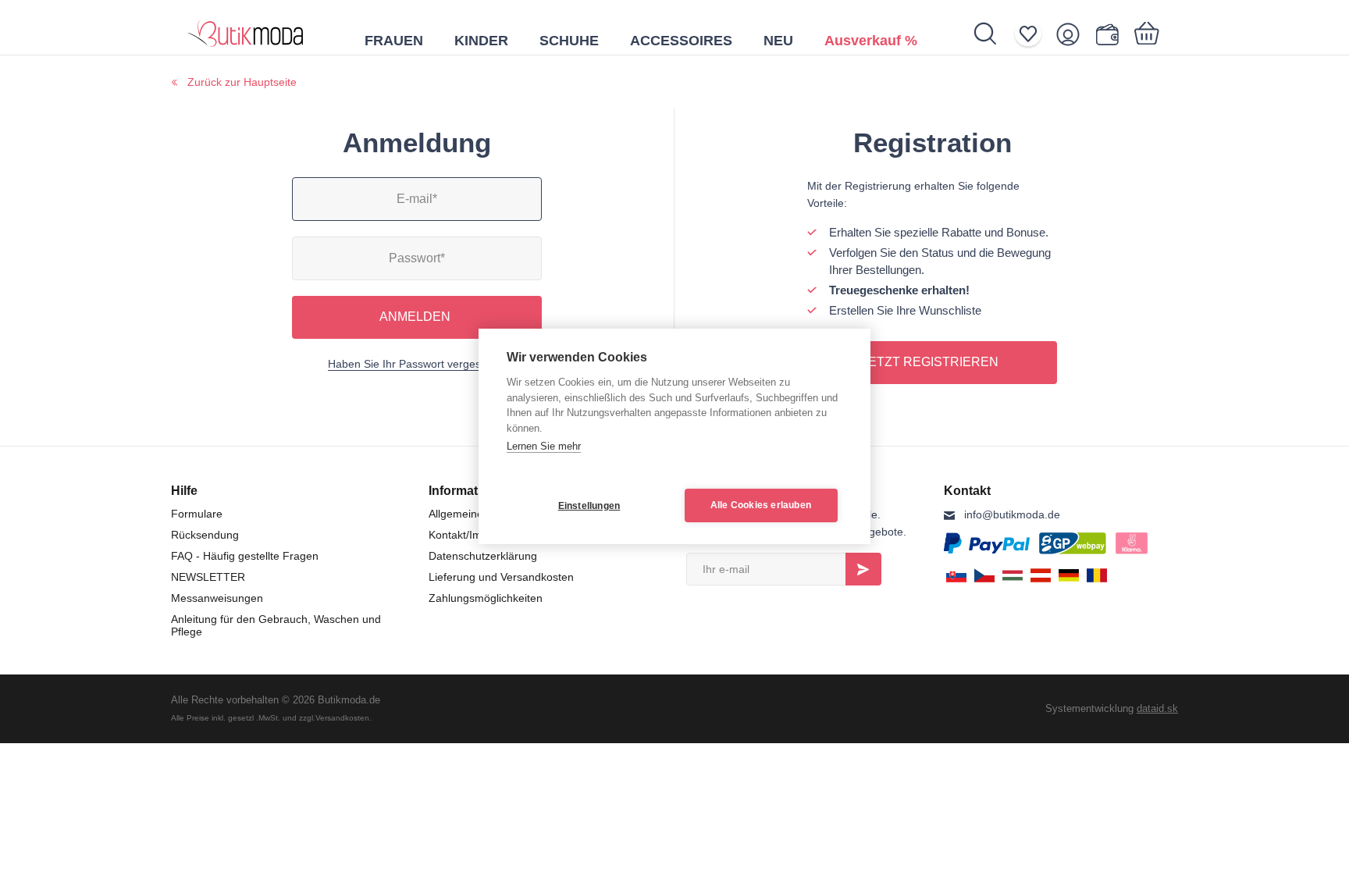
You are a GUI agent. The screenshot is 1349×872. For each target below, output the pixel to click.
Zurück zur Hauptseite (242, 82)
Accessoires (681, 40)
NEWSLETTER (208, 577)
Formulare (196, 513)
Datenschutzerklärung (483, 556)
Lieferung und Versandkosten (501, 577)
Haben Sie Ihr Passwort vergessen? (416, 364)
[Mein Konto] (1073, 34)
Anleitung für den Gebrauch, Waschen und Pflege (276, 625)
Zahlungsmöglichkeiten (486, 598)
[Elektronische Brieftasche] (1110, 34)
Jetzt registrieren (930, 361)
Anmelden (414, 316)
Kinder (481, 40)
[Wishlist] (1033, 34)
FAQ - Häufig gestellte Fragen (245, 556)
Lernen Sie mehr (544, 446)
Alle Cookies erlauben (760, 505)
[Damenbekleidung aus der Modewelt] (245, 27)
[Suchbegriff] (993, 33)
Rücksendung (205, 535)
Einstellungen (589, 505)
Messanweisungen (217, 598)
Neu (778, 40)
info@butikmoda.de (1012, 514)
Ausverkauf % (870, 40)
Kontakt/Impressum (477, 535)
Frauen (394, 40)
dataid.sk (1157, 708)
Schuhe (569, 40)
